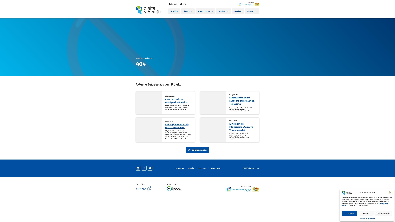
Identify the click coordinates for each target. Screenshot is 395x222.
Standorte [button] (238, 11)
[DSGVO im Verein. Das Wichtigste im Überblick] (149, 102)
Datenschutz (363, 218)
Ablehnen (366, 213)
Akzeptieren (350, 213)
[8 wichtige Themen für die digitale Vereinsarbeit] (149, 130)
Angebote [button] (222, 11)
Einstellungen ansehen (383, 213)
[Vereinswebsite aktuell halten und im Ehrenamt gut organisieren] (213, 102)
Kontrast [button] (174, 4)
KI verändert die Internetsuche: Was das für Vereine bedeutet (241, 127)
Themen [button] (186, 11)
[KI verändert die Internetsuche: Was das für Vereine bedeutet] (213, 130)
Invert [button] (184, 4)
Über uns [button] (250, 11)
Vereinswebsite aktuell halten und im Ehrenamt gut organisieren (241, 101)
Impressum (371, 218)
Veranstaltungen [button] (204, 11)
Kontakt (191, 168)
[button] (391, 193)
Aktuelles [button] (174, 11)
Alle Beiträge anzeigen (197, 150)
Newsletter (179, 168)
